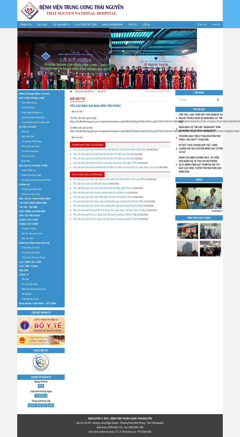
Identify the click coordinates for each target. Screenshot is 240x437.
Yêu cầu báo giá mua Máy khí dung (90, 183)
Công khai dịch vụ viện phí (33, 257)
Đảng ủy (25, 131)
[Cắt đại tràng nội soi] (199, 200)
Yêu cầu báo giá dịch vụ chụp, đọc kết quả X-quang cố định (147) (105, 219)
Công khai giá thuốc (31, 252)
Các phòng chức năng (31, 141)
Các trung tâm (28, 156)
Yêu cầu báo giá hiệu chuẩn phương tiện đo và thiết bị (99, 192)
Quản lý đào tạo (29, 170)
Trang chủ (26, 24)
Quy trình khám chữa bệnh (33, 117)
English (216, 24)
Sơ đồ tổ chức (28, 107)
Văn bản (23, 270)
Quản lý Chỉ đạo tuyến (31, 175)
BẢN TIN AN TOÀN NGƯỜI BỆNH (35, 198)
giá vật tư (102, 91)
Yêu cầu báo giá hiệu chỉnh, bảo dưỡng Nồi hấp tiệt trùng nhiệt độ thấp (107, 205)
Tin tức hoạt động (30, 284)
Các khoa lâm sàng (30, 151)
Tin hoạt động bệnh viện (33, 203)
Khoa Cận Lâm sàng (30, 146)
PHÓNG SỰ (24, 184)
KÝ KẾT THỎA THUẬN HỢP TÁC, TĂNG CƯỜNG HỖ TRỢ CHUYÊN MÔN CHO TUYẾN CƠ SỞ (201, 149)
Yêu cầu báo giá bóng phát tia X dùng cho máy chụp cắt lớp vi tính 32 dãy (109, 210)
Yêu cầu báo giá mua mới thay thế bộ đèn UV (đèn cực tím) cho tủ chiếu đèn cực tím (114, 167)
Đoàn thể (26, 161)
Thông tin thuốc (28, 224)
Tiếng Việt (202, 24)
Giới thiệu (42, 24)
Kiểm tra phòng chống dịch (34, 289)
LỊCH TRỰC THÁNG (28, 266)
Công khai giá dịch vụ (84, 91)
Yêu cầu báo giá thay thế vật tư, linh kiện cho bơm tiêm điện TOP (104, 162)
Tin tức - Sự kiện (28, 207)
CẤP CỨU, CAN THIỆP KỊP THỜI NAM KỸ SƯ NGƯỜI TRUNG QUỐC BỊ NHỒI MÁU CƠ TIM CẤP (201, 118)
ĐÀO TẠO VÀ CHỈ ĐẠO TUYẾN (33, 165)
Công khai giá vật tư (31, 247)
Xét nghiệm (27, 294)
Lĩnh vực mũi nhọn (29, 215)
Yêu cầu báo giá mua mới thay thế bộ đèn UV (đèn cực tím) (102, 154)
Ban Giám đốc (28, 136)
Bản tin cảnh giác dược (32, 233)
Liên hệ (146, 24)
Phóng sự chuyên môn (31, 189)
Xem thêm (217, 211)
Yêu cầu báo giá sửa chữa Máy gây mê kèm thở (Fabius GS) (102, 197)
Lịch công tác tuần (86, 24)
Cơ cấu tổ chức (27, 127)
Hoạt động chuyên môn (32, 211)
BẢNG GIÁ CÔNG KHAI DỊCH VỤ (34, 243)
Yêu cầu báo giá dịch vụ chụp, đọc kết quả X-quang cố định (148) (105, 214)
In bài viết (78, 111)
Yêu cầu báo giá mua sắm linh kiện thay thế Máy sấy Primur (102, 188)
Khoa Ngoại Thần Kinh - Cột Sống (37, 303)
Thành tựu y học (28, 219)
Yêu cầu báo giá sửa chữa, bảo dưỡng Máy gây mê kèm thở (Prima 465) (108, 201)
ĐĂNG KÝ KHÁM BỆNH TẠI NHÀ (34, 93)
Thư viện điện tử (61, 24)
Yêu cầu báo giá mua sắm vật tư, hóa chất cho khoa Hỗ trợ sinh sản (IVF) (109, 179)
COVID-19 (24, 274)
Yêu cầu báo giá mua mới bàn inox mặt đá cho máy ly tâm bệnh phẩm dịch (109, 149)
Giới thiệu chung (29, 102)
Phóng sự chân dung (31, 194)
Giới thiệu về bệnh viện (31, 98)
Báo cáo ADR (27, 238)
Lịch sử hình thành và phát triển (36, 122)
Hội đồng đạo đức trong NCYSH (36, 180)
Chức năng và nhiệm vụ (32, 112)
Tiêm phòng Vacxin (30, 299)
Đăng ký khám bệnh (112, 24)
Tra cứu (132, 24)
